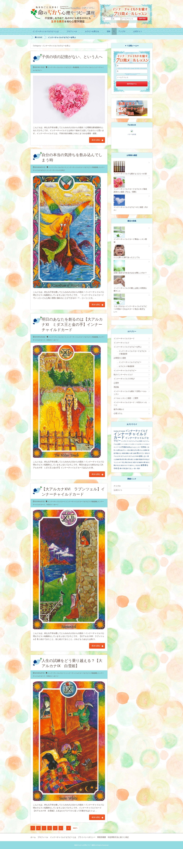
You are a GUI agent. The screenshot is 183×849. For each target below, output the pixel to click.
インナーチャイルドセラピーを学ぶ (128, 347)
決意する (135, 462)
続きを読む (96, 140)
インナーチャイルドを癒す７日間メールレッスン (130, 392)
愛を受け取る (124, 459)
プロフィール (72, 31)
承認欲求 (141, 459)
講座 (108, 31)
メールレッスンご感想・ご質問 (126, 398)
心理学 (116, 383)
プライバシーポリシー (86, 837)
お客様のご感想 (120, 358)
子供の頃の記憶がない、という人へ (72, 57)
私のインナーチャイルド (123, 375)
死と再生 (125, 462)
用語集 (116, 387)
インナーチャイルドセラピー (130, 362)
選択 (138, 468)
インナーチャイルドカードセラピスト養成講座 (63, 67)
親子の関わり (119, 409)
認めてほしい (129, 468)
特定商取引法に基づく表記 (118, 837)
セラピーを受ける (92, 31)
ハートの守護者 (121, 447)
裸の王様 (122, 468)
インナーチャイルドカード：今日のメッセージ (130, 403)
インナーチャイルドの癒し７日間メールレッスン (126, 10)
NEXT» (75, 828)
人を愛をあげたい (120, 450)
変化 (146, 453)
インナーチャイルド (86, 67)
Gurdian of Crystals (119, 431)
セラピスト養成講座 (126, 366)
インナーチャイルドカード (57, 167)
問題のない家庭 (120, 453)
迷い (135, 468)
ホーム (33, 837)
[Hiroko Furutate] (132, 131)
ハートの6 (124, 444)
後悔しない (143, 456)
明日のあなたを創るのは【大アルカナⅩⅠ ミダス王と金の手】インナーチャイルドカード (72, 324)
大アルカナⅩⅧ (134, 456)
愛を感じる (131, 459)
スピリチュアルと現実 (135, 441)
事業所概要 (101, 837)
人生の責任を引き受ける (134, 450)
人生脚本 (145, 450)
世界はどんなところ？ (134, 447)
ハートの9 (130, 444)
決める (130, 462)
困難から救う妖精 (130, 453)
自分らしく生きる (134, 465)
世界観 (143, 447)
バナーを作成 (132, 134)
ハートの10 (137, 444)
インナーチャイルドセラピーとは (45, 31)
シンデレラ (124, 441)
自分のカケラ (125, 465)
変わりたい (141, 453)
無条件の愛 (141, 462)
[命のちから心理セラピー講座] (63, 7)
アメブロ (121, 31)
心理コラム (118, 413)
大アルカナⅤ (124, 456)
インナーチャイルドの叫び (56, 170)
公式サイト (137, 31)
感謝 (136, 459)
